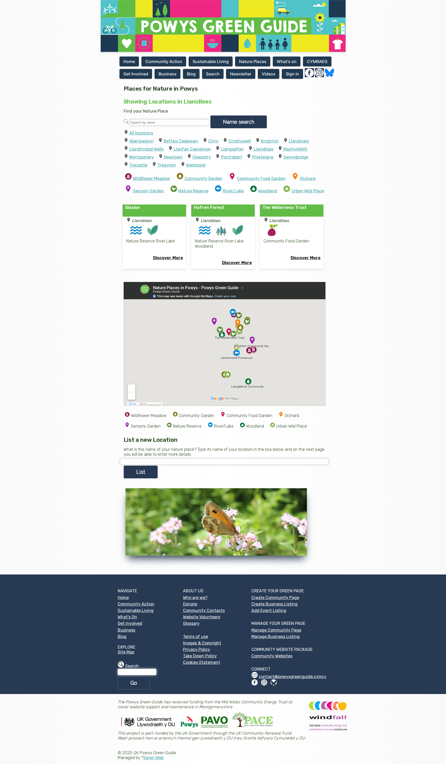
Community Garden (203, 178)
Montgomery (141, 157)
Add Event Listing (268, 610)
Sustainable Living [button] (211, 61)
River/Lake (233, 190)
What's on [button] (287, 61)
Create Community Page (275, 597)
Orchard (308, 178)
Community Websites (271, 655)
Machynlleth (295, 149)
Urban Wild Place (308, 190)
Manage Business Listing (275, 636)
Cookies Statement (201, 662)
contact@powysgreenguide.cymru (292, 676)
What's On (127, 617)
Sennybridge (295, 157)
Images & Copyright (202, 643)
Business (126, 630)
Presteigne (262, 157)
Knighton (270, 141)
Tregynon (166, 165)
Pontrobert (231, 157)
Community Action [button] (163, 61)
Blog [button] (191, 73)
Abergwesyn (141, 141)
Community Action (136, 604)
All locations (141, 133)
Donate (190, 604)
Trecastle (138, 165)
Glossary (191, 623)
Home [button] (129, 61)
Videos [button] (268, 73)
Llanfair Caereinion (192, 149)
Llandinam (299, 141)
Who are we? (195, 597)
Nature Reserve (193, 190)
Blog (122, 636)
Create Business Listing (274, 604)
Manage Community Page (276, 630)
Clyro (213, 141)
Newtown (173, 157)
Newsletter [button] (240, 73)
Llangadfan (232, 149)
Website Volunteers (201, 617)
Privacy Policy (196, 649)
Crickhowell (239, 141)
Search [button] (213, 73)
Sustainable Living (136, 610)
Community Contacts (204, 610)
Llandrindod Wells (146, 149)
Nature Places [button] (252, 61)
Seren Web (153, 757)
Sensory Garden (148, 190)
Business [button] (167, 73)
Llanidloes (263, 149)
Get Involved (130, 623)
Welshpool (195, 165)
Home (123, 597)
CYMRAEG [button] (317, 61)
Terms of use (195, 636)
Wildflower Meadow (151, 178)
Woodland (267, 190)
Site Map (126, 652)
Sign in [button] (292, 73)
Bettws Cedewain (181, 141)
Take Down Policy (200, 655)
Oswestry (202, 157)
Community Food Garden (261, 178)
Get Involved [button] (135, 73)
